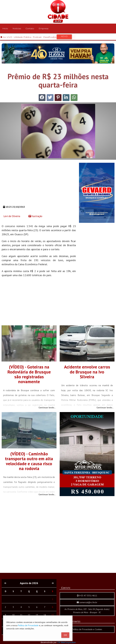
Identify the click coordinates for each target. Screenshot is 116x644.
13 (37, 615)
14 (45, 615)
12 (29, 615)
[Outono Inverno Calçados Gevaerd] (96, 222)
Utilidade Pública (22, 37)
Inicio (5, 28)
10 (13, 615)
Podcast (37, 37)
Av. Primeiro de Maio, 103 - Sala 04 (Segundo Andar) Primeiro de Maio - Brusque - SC (87, 611)
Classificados (55, 36)
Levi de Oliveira (11, 216)
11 (21, 615)
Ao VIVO (7, 37)
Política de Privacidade (28, 625)
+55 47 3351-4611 (88, 595)
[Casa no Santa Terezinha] (87, 495)
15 (52, 615)
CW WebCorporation (66, 642)
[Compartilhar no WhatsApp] (74, 97)
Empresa (43, 28)
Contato (30, 28)
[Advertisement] (39, 184)
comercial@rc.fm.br (88, 602)
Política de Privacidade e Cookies (87, 629)
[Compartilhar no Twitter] (50, 97)
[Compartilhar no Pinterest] (58, 97)
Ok (65, 635)
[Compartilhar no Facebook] (42, 97)
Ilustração (36, 216)
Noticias (17, 28)
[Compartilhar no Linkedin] (66, 97)
